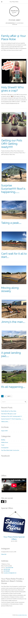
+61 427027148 (9, 567)
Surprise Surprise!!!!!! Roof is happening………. (13, 189)
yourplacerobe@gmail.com (10, 572)
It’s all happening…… (13, 386)
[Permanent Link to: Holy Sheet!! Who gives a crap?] (14, 71)
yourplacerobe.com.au (22, 615)
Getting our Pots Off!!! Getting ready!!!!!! (11, 144)
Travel (2, 445)
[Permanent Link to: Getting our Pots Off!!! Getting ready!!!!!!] (14, 124)
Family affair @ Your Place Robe (13, 37)
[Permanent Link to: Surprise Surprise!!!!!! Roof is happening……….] (14, 172)
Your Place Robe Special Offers (14, 538)
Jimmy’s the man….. (13, 321)
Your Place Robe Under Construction (10, 450)
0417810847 (7, 571)
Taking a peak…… (11, 222)
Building (3, 439)
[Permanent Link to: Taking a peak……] (14, 209)
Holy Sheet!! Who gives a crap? (12, 89)
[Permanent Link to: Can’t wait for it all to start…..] (14, 240)
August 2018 (4, 430)
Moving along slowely (10, 289)
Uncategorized (4, 447)
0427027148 (7, 569)
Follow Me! (3, 554)
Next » (9, 396)
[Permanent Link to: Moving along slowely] (14, 274)
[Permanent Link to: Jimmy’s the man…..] (14, 308)
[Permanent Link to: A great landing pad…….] (14, 339)
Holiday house (4, 442)
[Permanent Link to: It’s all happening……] (14, 373)
